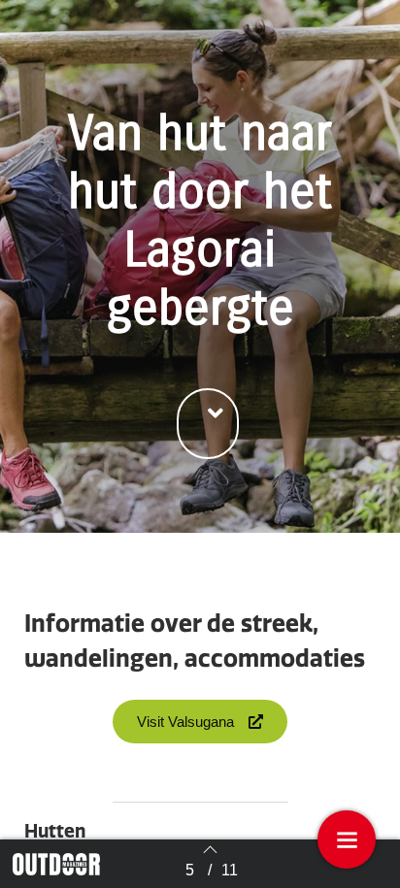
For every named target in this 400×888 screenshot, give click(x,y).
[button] (208, 423)
